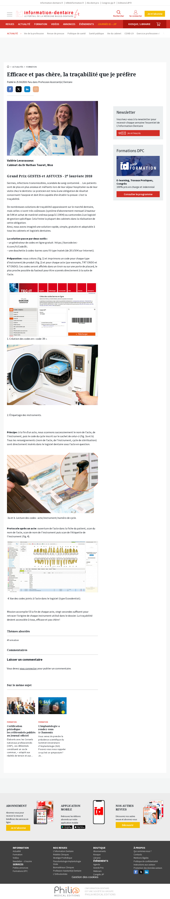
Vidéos (55, 24)
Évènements (86, 24)
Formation (40, 24)
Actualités (17, 67)
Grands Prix (98, 867)
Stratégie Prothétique (62, 857)
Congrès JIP (98, 874)
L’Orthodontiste (60, 874)
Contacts (138, 854)
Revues (10, 24)
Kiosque (96, 854)
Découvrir (127, 825)
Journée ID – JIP (107, 24)
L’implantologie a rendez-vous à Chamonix (49, 729)
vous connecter (28, 668)
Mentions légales (141, 857)
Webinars (97, 871)
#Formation (13, 640)
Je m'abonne (154, 13)
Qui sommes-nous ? (143, 851)
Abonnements (99, 851)
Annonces (69, 24)
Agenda (96, 864)
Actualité (24, 24)
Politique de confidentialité (146, 861)
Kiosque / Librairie (139, 24)
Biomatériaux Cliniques (63, 867)
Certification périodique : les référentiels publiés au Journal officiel (21, 731)
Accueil (8, 66)
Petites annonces (20, 867)
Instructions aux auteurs (144, 864)
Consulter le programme (138, 194)
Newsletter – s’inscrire (22, 861)
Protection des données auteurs (148, 868)
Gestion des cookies (85, 877)
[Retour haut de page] (164, 890)
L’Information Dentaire (63, 851)
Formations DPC (20, 871)
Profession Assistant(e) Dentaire (67, 870)
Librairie (96, 857)
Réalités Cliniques (61, 854)
